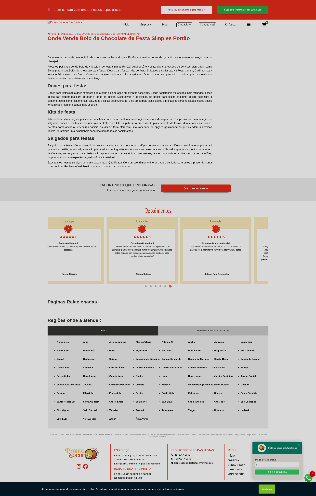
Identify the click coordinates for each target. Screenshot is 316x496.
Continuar (267, 489)
